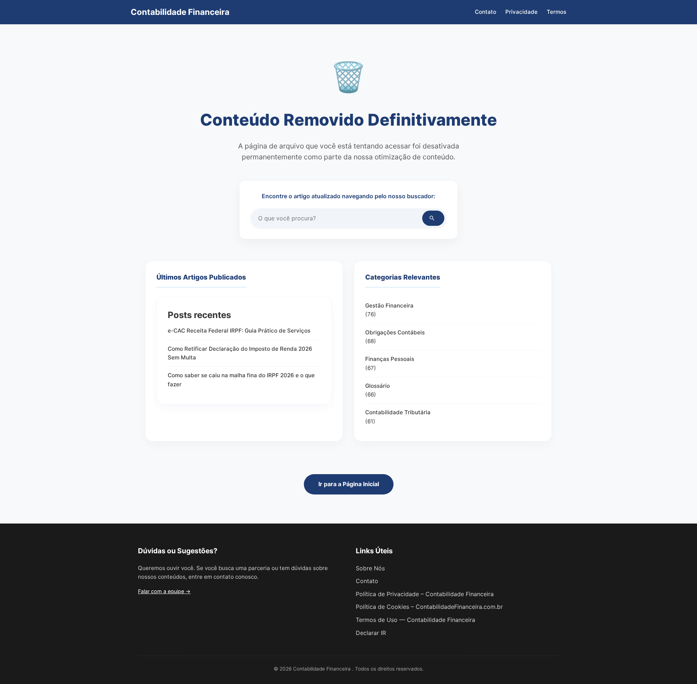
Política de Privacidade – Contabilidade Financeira (425, 594)
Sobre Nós (370, 568)
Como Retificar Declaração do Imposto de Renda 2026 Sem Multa (240, 353)
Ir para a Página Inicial (348, 484)
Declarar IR (371, 632)
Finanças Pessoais (389, 358)
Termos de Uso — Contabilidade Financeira (415, 619)
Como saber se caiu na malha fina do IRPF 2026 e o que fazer (241, 379)
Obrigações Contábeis (395, 332)
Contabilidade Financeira (180, 12)
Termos (556, 11)
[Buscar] (433, 218)
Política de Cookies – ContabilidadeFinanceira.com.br (429, 606)
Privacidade (521, 11)
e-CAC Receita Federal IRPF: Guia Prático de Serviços (239, 330)
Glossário (377, 385)
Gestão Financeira (389, 305)
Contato (485, 11)
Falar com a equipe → (164, 591)
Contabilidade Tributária (398, 412)
